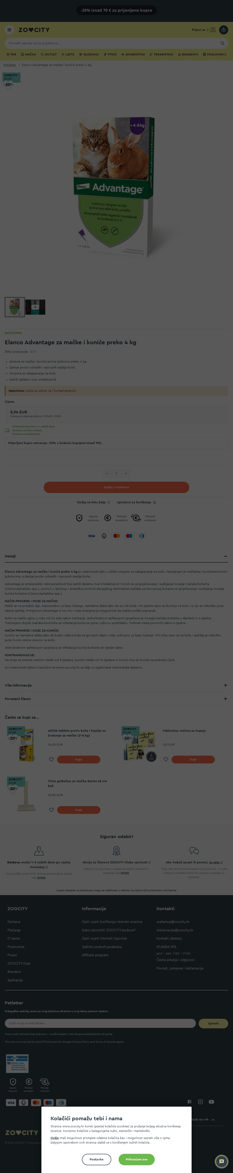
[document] (118, 1142)
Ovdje (55, 1137)
